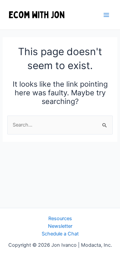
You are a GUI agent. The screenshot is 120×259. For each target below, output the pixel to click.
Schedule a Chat (60, 234)
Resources (60, 218)
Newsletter (60, 226)
